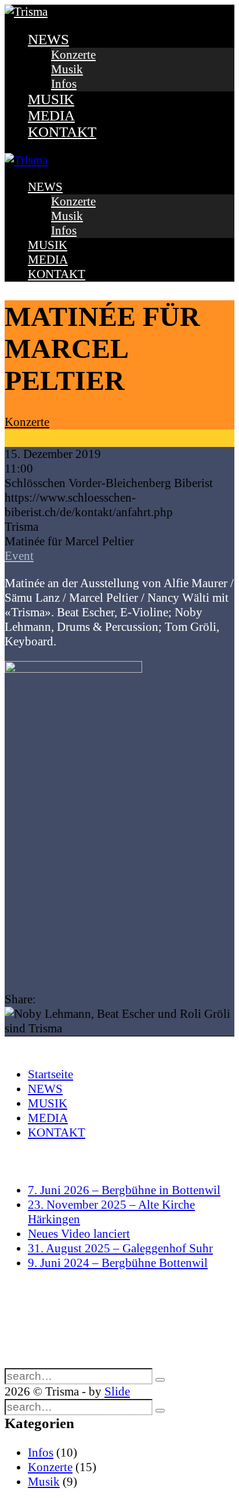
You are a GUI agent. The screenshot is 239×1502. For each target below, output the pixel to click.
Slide (117, 1391)
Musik (67, 69)
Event (19, 556)
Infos (64, 84)
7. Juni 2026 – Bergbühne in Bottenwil (124, 1190)
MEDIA (51, 115)
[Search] (160, 1380)
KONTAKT (62, 132)
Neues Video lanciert (79, 1234)
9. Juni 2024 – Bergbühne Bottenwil (118, 1263)
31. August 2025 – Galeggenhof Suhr (120, 1248)
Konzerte (73, 55)
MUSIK (51, 99)
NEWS (48, 39)
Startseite (50, 1074)
